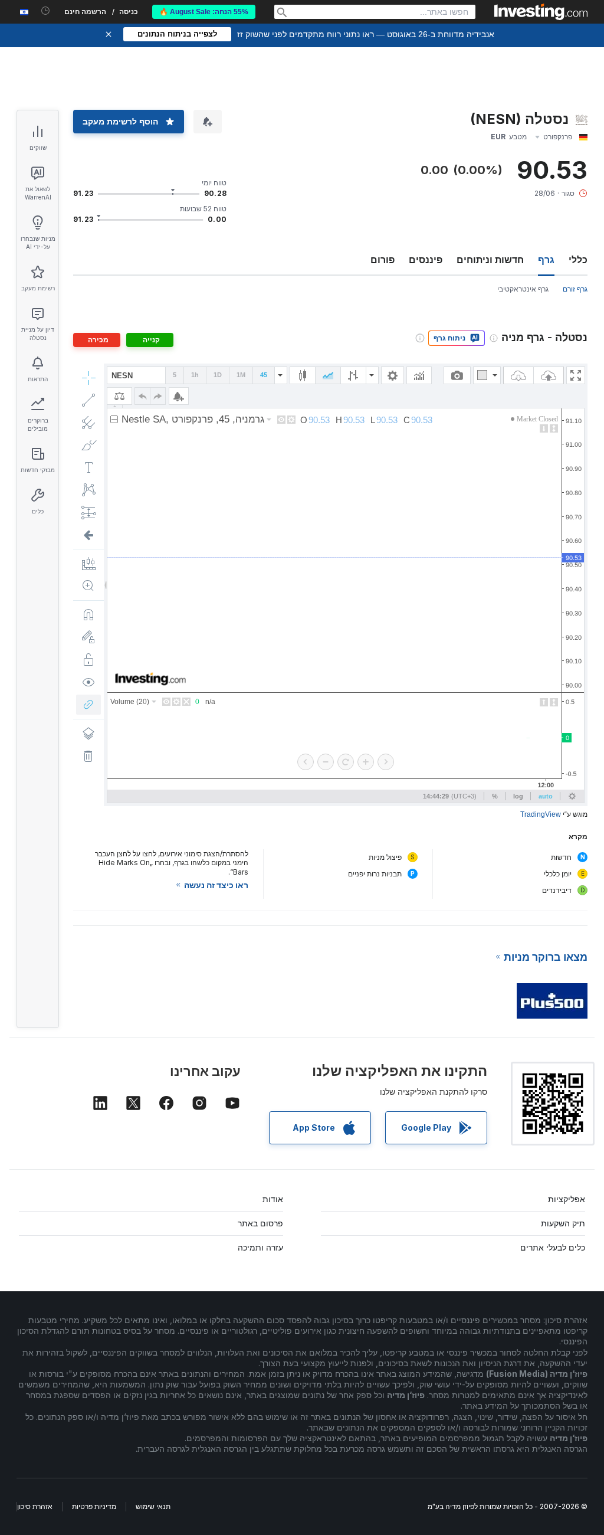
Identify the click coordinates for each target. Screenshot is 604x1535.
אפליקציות (566, 1199)
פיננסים (425, 260)
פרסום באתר (260, 1223)
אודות (272, 1199)
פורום (382, 260)
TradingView (540, 814)
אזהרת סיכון (34, 1506)
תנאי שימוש (153, 1506)
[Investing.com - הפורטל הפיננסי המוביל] (540, 12)
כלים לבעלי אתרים (552, 1247)
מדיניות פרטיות (94, 1506)
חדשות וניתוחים (490, 260)
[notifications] (45, 11)
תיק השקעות (563, 1223)
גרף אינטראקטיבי (523, 288)
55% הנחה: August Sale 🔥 (203, 12)
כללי (578, 260)
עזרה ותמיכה (260, 1247)
